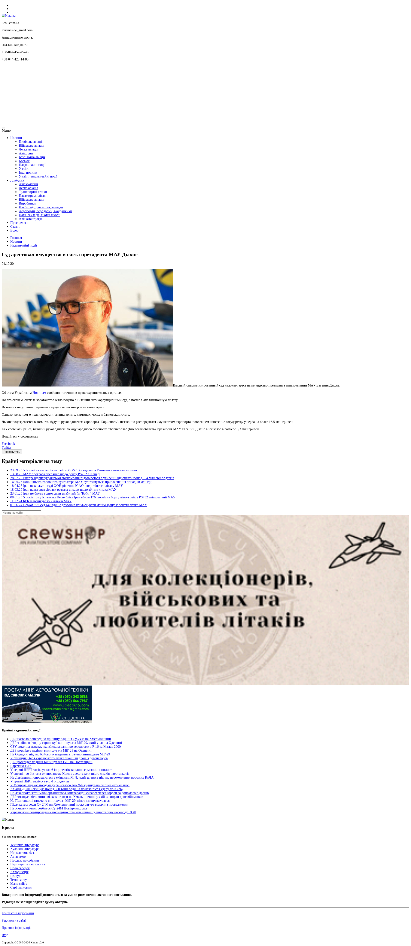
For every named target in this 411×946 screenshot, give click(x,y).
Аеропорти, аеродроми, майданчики (45, 211)
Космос (24, 161)
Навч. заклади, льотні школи (39, 215)
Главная (16, 237)
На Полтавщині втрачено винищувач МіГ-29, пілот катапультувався (60, 800)
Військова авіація (31, 145)
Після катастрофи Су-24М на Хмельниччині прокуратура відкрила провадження (69, 804)
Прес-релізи (19, 222)
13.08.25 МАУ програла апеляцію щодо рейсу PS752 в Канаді (55, 474)
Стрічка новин (21, 887)
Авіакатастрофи (30, 219)
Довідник (17, 180)
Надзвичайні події (32, 165)
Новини (16, 138)
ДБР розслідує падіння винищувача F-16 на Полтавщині (51, 762)
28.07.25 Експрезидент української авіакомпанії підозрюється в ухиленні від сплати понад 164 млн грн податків (92, 478)
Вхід (5, 935)
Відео (14, 230)
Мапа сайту (18, 883)
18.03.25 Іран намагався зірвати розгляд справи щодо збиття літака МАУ (63, 489)
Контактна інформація (18, 913)
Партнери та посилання (27, 864)
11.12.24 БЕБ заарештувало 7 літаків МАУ (40, 501)
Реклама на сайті (14, 920)
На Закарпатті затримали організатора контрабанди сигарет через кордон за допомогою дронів (79, 793)
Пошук (15, 876)
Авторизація (19, 872)
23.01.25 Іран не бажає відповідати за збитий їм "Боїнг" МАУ (55, 493)
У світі (23, 168)
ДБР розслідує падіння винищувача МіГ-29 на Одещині (50, 750)
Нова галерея (20, 868)
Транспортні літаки (33, 192)
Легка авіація (28, 149)
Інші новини (28, 172)
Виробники (27, 203)
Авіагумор (18, 856)
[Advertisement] (130, 95)
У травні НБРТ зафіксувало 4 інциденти (39, 781)
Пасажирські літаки (33, 195)
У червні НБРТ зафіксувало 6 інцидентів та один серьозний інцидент (61, 770)
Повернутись (11, 451)
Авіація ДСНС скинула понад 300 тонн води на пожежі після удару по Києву (66, 789)
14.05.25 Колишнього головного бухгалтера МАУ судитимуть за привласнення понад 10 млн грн (81, 482)
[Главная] (9, 15)
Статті (14, 226)
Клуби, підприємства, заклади (41, 207)
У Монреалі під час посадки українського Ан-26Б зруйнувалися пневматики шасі (70, 785)
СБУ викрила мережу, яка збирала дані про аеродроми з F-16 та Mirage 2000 (65, 746)
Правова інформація (16, 927)
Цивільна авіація (31, 141)
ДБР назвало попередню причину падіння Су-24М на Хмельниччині (60, 739)
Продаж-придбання (24, 860)
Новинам (39, 392)
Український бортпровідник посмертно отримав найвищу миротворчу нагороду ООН (73, 812)
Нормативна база (22, 852)
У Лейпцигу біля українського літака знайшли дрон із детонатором (59, 758)
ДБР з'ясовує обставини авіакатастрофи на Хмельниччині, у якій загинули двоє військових (76, 797)
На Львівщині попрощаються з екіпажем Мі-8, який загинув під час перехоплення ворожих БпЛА (82, 777)
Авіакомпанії (28, 184)
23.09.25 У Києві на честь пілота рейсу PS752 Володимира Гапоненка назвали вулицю (73, 470)
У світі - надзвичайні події (38, 176)
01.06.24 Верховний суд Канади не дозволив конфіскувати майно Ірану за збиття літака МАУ (78, 505)
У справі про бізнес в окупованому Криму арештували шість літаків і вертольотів (70, 773)
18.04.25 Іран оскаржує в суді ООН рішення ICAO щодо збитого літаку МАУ (66, 485)
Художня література (24, 849)
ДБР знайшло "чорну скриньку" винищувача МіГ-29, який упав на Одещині (66, 742)
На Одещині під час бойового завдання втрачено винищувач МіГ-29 (60, 754)
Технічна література (24, 845)
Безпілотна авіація (32, 157)
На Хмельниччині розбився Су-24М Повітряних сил (48, 808)
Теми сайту (18, 879)
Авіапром (26, 153)
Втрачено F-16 (20, 766)
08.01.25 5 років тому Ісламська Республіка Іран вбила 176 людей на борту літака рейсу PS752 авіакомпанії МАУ (92, 497)
